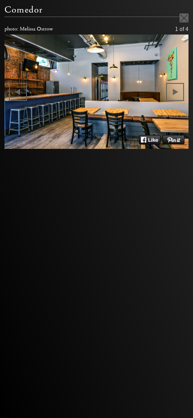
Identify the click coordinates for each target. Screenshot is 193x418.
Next (175, 92)
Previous (18, 92)
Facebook (150, 140)
